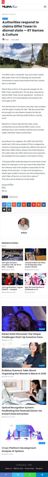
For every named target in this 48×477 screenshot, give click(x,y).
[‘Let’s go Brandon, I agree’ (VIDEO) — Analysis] (12, 279)
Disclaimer (39, 468)
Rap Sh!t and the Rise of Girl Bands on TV (34, 288)
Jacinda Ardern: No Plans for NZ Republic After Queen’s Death (35, 264)
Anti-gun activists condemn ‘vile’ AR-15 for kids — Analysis (11, 264)
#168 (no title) (18, 468)
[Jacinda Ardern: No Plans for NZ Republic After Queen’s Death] (35, 254)
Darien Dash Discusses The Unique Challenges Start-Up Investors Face (22, 335)
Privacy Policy (29, 468)
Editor (7, 39)
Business (12, 14)
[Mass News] (9, 6)
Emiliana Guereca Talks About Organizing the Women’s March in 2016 (24, 372)
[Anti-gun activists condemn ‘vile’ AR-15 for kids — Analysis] (12, 254)
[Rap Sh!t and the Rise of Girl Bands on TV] (35, 279)
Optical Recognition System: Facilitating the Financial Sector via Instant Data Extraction (22, 410)
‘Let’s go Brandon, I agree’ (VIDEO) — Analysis (12, 288)
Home (6, 14)
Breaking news (13, 197)
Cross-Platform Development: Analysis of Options (19, 449)
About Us (8, 468)
